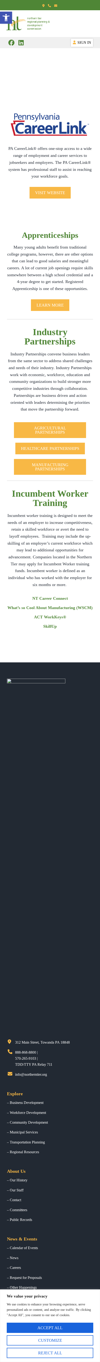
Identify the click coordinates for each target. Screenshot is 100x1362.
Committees (18, 1210)
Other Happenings (23, 1287)
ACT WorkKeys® (50, 617)
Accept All (50, 1327)
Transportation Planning (27, 1142)
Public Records (21, 1220)
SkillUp (50, 626)
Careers (15, 1268)
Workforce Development (28, 1113)
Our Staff (16, 1190)
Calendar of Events (24, 1248)
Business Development (26, 1103)
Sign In (84, 42)
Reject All (50, 1353)
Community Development (29, 1122)
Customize (50, 1340)
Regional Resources (24, 1152)
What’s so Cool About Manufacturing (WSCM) (50, 607)
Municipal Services (24, 1132)
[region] (50, 1325)
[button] (50, 193)
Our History (18, 1180)
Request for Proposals (26, 1278)
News (14, 1258)
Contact (15, 1200)
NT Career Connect (50, 598)
